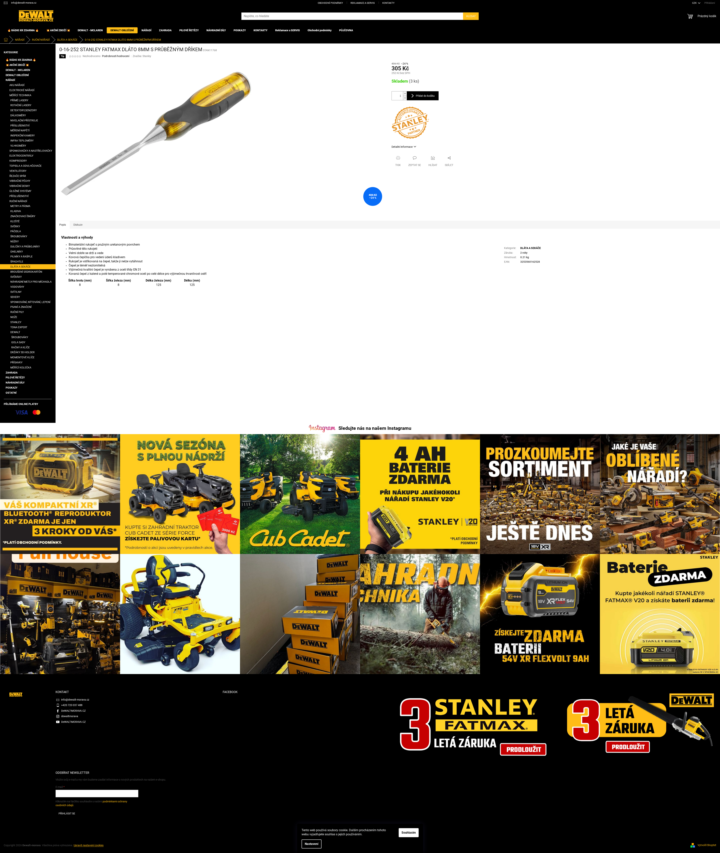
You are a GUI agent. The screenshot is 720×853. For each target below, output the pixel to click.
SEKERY (15, 296)
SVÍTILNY (15, 291)
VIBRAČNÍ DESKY (19, 185)
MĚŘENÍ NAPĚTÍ (20, 130)
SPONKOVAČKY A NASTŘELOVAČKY (30, 150)
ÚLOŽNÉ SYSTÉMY (20, 191)
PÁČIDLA (15, 231)
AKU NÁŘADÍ (16, 85)
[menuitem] (23, 30)
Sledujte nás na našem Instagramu (374, 428)
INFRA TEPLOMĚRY (22, 140)
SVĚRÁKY (16, 276)
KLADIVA (15, 211)
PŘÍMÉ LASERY (19, 100)
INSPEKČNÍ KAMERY (22, 135)
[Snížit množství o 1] (405, 98)
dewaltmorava (69, 716)
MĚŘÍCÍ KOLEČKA (20, 367)
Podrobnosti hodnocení (115, 56)
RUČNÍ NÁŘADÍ (18, 201)
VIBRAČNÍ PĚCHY (19, 180)
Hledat (471, 16)
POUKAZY (12, 387)
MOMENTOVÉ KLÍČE (22, 357)
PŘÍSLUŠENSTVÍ (20, 125)
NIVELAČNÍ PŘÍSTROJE (24, 120)
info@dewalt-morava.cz (75, 699)
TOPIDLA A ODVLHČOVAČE (25, 165)
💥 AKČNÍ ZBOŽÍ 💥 (17, 64)
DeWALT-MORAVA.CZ (73, 710)
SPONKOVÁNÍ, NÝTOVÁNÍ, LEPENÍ (30, 302)
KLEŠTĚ (15, 221)
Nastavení (311, 844)
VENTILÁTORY (17, 170)
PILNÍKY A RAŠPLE (21, 256)
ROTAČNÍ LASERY (20, 105)
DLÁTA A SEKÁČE (20, 266)
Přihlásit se (67, 813)
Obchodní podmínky (330, 3)
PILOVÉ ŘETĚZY (15, 377)
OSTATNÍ (11, 392)
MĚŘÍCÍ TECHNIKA (20, 95)
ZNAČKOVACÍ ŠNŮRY (22, 216)
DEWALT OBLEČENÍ (17, 75)
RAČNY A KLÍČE (20, 347)
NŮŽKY (14, 241)
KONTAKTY (388, 3)
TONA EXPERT (18, 327)
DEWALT (15, 332)
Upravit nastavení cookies (89, 845)
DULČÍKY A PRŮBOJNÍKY (25, 246)
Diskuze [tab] (77, 224)
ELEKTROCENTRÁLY (21, 155)
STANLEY (15, 322)
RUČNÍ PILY (17, 312)
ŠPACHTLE (16, 261)
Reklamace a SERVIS (362, 3)
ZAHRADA (12, 372)
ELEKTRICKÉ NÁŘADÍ (21, 90)
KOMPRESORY (18, 160)
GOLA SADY (18, 342)
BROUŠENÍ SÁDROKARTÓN (26, 271)
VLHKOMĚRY (18, 145)
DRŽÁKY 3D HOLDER (22, 352)
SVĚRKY (15, 226)
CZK (694, 3)
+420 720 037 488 (71, 705)
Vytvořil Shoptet (707, 845)
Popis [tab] (62, 224)
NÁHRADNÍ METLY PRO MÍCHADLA (31, 281)
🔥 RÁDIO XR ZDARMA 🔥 (21, 59)
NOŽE (13, 317)
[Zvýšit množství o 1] (405, 93)
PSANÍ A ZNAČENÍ (21, 306)
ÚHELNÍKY (16, 251)
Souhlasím (409, 832)
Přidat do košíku (425, 95)
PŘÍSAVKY (16, 362)
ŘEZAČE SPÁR (17, 175)
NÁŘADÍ (10, 79)
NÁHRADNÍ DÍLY (15, 382)
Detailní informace (402, 146)
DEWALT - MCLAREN (18, 70)
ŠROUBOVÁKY (18, 236)
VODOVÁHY (17, 286)
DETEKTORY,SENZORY (23, 110)
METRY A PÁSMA (20, 206)
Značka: (142, 56)
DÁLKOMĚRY (18, 115)
